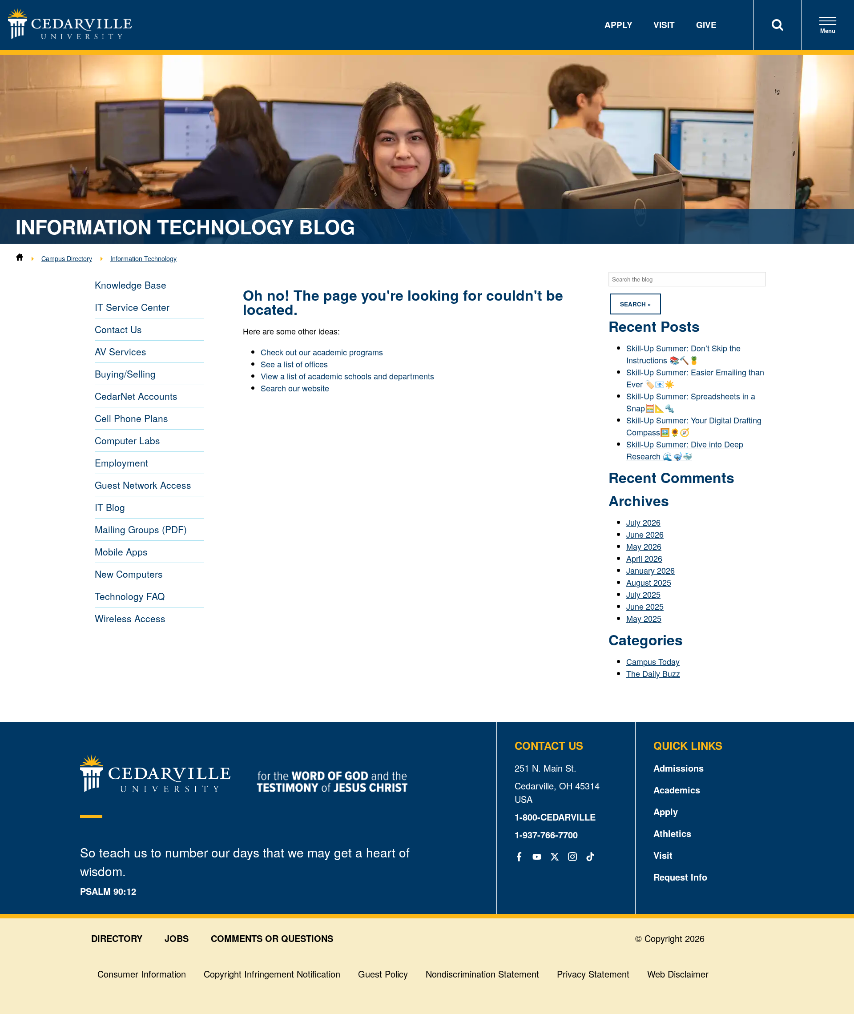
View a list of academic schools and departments (347, 376)
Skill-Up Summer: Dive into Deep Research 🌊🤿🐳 (684, 450)
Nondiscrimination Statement (482, 973)
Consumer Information (141, 973)
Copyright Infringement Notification (272, 973)
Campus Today (653, 661)
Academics (676, 789)
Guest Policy (383, 973)
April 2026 (644, 558)
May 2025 (643, 618)
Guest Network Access (143, 484)
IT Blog (110, 507)
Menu (827, 31)
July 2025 (643, 594)
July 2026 (643, 522)
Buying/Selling (125, 373)
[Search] (777, 25)
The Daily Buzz (653, 673)
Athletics (672, 833)
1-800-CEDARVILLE (555, 816)
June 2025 (645, 606)
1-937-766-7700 (546, 834)
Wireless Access (130, 618)
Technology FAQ (130, 596)
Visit (664, 25)
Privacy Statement (593, 973)
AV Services (120, 351)
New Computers (129, 573)
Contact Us (118, 329)
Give (706, 25)
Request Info (680, 876)
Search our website (295, 388)
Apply (618, 25)
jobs (177, 938)
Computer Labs (127, 440)
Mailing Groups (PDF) (141, 529)
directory (116, 938)
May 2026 (643, 546)
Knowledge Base (130, 284)
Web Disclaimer (678, 973)
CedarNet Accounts (136, 395)
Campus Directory (66, 258)
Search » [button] (635, 304)
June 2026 (645, 534)
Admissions (678, 767)
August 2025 (648, 582)
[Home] (19, 258)
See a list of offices (294, 364)
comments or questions (272, 938)
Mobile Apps (121, 551)
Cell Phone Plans (131, 418)
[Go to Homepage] (70, 35)
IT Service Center (132, 307)
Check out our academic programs (322, 352)
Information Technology (143, 258)
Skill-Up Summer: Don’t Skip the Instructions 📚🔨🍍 (683, 354)
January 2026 (650, 570)
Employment (121, 462)
